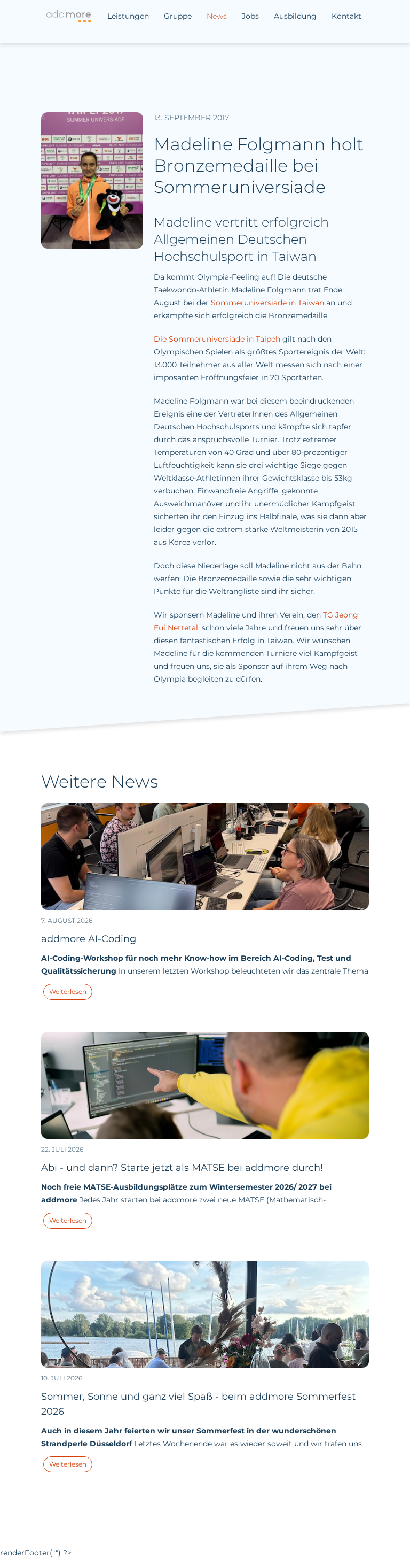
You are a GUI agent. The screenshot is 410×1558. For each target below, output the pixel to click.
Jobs (250, 16)
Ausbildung (295, 16)
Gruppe (178, 16)
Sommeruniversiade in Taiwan (267, 302)
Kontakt (346, 16)
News (217, 16)
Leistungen (128, 16)
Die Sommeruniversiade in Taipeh (217, 339)
